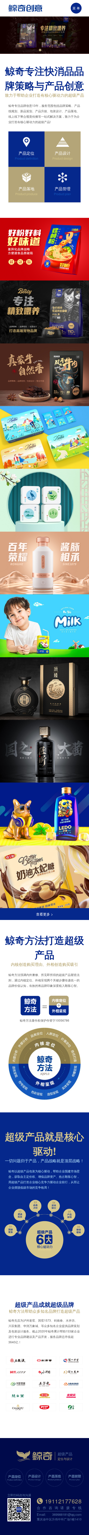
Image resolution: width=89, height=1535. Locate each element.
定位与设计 (65, 1459)
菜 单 (76, 8)
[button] (35, 50)
